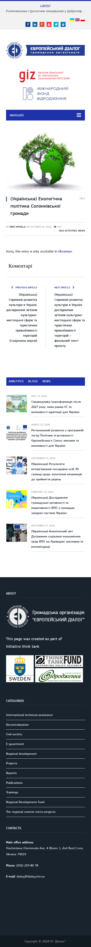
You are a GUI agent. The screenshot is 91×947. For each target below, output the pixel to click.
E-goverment (15, 744)
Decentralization (17, 724)
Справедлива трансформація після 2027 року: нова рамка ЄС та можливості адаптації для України (56, 407)
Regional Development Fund (25, 802)
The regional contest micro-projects (31, 812)
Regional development (21, 754)
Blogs (33, 381)
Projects (11, 763)
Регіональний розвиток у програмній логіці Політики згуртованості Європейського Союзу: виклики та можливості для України (57, 437)
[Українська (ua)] (72, 20)
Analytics (16, 381)
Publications (14, 783)
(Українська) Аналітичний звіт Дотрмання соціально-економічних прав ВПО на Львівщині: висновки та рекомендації (57, 538)
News (81, 230)
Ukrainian (65, 251)
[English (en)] (77, 20)
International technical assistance (29, 715)
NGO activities (68, 230)
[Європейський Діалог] (45, 49)
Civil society (14, 734)
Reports (11, 773)
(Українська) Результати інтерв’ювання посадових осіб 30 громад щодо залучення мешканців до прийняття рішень (56, 471)
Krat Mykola (17, 226)
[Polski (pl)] (83, 20)
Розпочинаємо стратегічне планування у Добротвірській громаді (46, 11)
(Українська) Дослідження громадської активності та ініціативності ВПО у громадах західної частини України (52, 505)
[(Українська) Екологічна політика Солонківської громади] (45, 161)
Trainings (12, 792)
